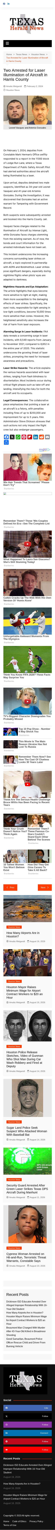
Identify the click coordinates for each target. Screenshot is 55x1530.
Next (43, 887)
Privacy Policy (36, 1521)
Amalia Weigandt (14, 86)
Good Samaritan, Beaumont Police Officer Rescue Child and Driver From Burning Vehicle (25, 1343)
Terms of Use (9, 1525)
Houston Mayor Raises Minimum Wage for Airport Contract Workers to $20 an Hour (26, 1320)
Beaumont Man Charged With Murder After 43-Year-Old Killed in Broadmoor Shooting (26, 1331)
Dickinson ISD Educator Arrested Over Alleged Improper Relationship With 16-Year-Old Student (26, 1305)
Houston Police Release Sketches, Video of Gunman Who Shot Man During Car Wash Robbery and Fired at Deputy (24, 1059)
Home (6, 1521)
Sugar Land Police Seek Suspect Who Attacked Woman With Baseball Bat (26, 1131)
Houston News (13, 90)
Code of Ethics (19, 1521)
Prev (12, 887)
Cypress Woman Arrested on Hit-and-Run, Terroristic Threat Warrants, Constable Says (26, 1257)
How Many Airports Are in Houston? (24, 1312)
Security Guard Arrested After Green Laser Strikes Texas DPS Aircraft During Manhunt (27, 1189)
